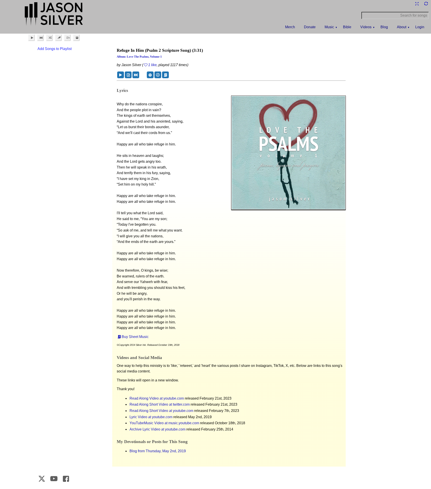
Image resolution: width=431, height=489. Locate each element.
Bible (347, 27)
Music (329, 27)
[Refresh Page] (425, 4)
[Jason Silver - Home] (54, 14)
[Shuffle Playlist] (49, 37)
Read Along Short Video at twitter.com (160, 404)
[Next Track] (40, 37)
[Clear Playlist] (58, 37)
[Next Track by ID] (135, 74)
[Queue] (128, 74)
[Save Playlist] (76, 37)
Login (419, 27)
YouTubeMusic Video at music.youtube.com (164, 423)
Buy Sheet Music (135, 337)
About (401, 27)
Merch (290, 27)
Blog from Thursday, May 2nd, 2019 (158, 451)
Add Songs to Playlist (54, 49)
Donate (310, 27)
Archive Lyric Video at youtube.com (157, 429)
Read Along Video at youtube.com (157, 398)
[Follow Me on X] (42, 479)
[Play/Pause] (31, 37)
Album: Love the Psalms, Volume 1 (139, 56)
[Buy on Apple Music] (157, 74)
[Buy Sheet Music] (165, 74)
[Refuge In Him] (120, 74)
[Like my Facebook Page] (66, 479)
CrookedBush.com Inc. (418, 480)
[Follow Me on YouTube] (54, 479)
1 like (152, 65)
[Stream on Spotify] (150, 74)
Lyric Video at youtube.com (151, 417)
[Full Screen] (416, 4)
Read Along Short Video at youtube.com (161, 411)
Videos (366, 27)
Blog (384, 27)
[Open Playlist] (67, 37)
